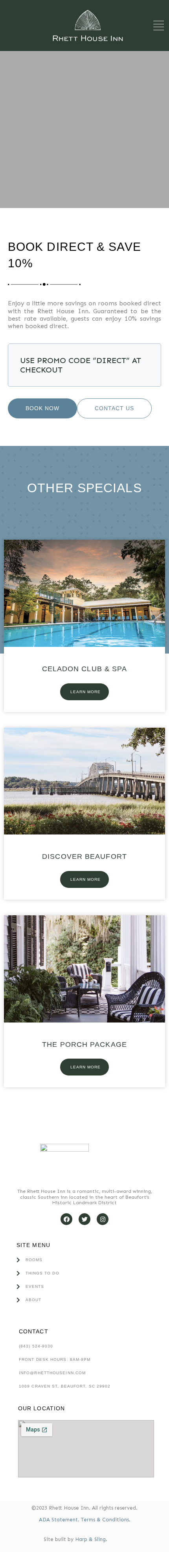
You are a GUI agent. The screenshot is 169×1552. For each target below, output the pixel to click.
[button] (159, 26)
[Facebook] (66, 1219)
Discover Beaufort (84, 856)
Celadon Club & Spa (84, 669)
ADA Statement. (60, 1520)
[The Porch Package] (84, 1020)
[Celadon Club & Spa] (84, 644)
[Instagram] (102, 1219)
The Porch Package (84, 1044)
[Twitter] (84, 1219)
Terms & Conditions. (105, 1520)
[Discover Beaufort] (84, 832)
